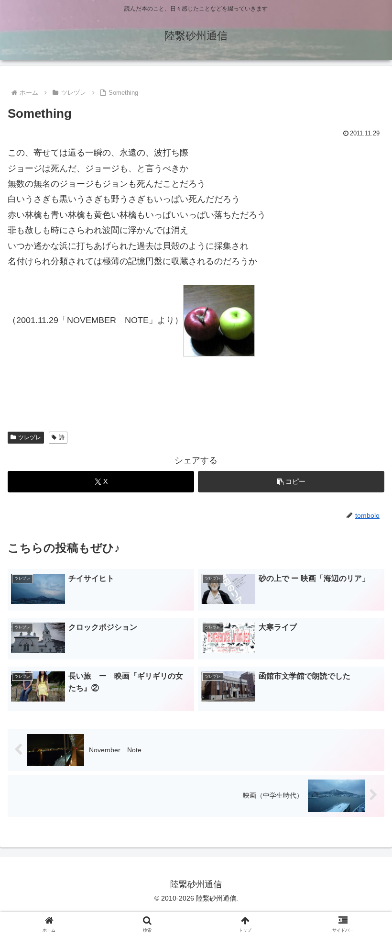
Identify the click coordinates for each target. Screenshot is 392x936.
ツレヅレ (29, 437)
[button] (291, 481)
